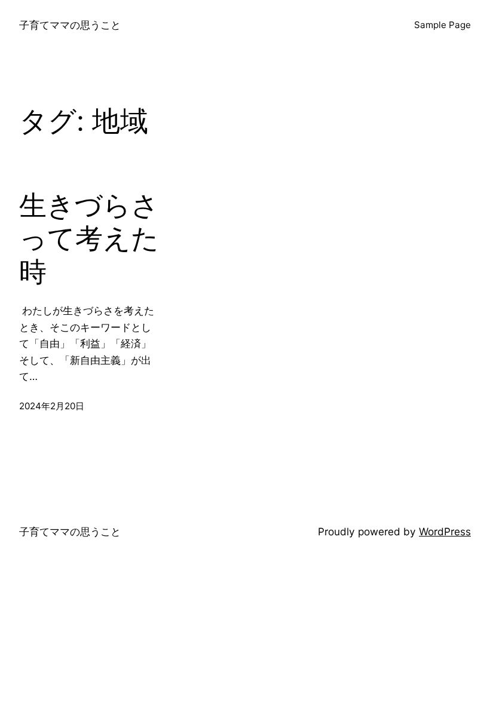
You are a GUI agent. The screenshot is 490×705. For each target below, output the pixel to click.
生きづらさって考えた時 (89, 238)
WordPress (445, 531)
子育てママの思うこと (70, 25)
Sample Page (442, 24)
